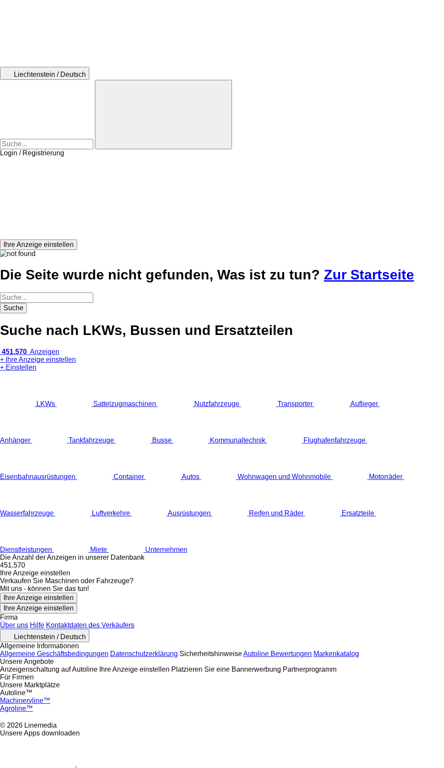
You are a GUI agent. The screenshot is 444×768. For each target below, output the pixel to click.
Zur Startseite (369, 274)
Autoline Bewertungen (277, 653)
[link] (222, 565)
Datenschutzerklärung (144, 653)
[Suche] (163, 114)
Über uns (14, 625)
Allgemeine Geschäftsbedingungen (54, 653)
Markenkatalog (336, 653)
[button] (222, 198)
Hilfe (37, 625)
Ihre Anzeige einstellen (38, 597)
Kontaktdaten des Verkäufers (90, 625)
